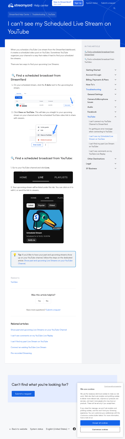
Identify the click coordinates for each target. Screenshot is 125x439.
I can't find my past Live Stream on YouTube (29, 341)
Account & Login (93, 75)
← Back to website (18, 429)
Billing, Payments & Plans (97, 79)
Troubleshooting (38, 14)
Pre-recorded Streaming (21, 353)
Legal (88, 163)
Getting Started (93, 70)
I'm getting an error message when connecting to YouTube (101, 130)
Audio (90, 107)
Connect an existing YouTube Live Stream (28, 347)
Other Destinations (96, 158)
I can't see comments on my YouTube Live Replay (32, 335)
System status (92, 3)
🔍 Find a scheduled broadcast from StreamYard (99, 53)
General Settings (95, 94)
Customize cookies (100, 429)
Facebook (92, 112)
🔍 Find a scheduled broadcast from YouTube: (99, 60)
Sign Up (78, 3)
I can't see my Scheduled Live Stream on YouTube (101, 137)
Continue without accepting (112, 386)
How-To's (90, 84)
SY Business (91, 168)
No (47, 301)
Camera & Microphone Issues (98, 100)
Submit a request (108, 3)
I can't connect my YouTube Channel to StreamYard (100, 122)
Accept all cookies (100, 423)
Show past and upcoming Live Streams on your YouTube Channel (39, 330)
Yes (39, 301)
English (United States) (57, 429)
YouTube (51, 14)
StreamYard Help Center (19, 14)
